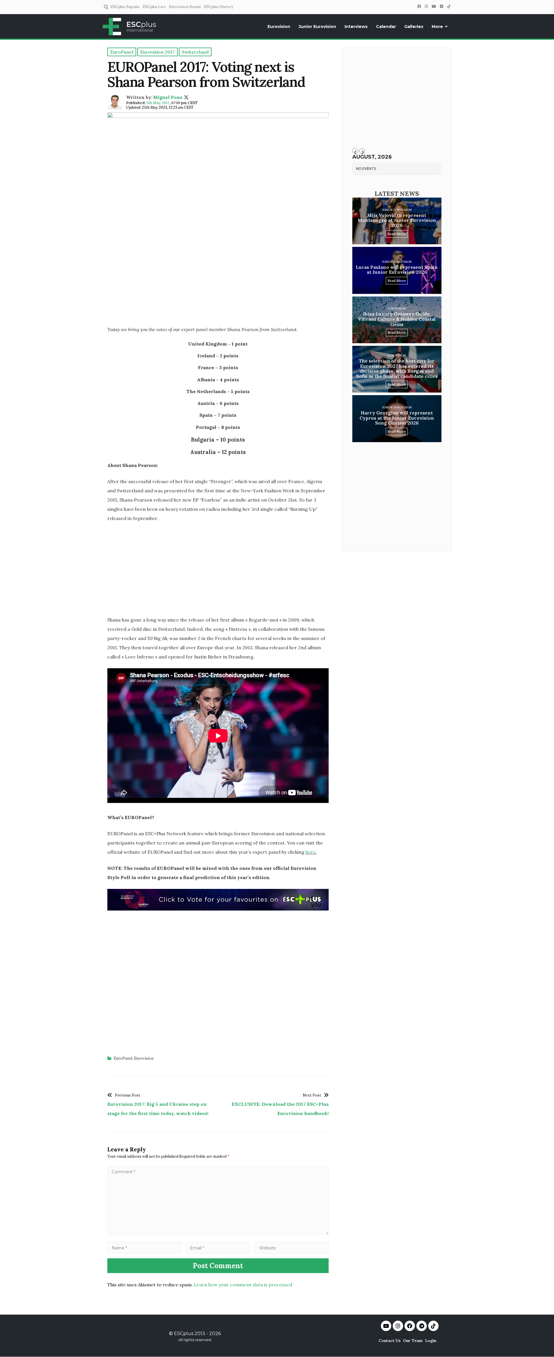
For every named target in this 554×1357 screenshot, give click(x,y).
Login (430, 1340)
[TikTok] (448, 6)
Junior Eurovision (317, 26)
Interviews (356, 26)
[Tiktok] (433, 1326)
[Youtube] (386, 1326)
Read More (397, 234)
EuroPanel (123, 1058)
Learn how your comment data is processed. (243, 1284)
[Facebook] (419, 6)
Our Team (412, 1340)
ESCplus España (125, 6)
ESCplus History (218, 6)
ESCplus (183, 1333)
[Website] (292, 1248)
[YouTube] (434, 6)
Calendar (386, 26)
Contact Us (389, 1340)
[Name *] (144, 1248)
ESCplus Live (154, 6)
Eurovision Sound (185, 6)
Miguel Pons (167, 97)
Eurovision (278, 26)
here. (311, 852)
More (437, 26)
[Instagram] (426, 6)
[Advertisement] (218, 279)
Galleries (413, 26)
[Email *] (218, 1248)
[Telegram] (441, 6)
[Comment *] (218, 1233)
